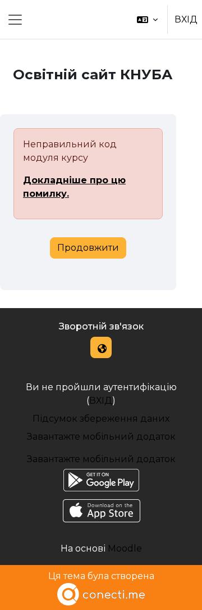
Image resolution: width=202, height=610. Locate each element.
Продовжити (88, 247)
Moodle (125, 548)
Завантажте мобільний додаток (101, 436)
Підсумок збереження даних (101, 418)
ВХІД (186, 19)
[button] (147, 19)
